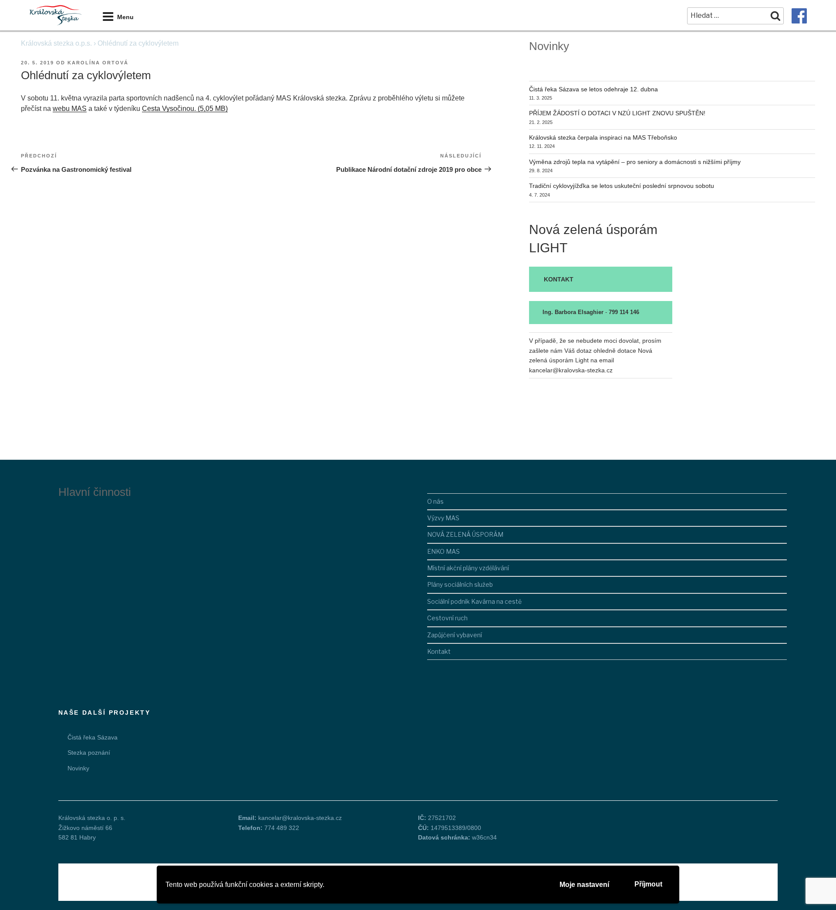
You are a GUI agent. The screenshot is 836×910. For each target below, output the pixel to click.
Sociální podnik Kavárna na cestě (474, 601)
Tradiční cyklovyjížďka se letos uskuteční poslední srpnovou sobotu (621, 185)
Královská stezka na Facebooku (799, 15)
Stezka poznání (88, 752)
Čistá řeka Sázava (92, 737)
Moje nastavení (584, 884)
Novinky (78, 768)
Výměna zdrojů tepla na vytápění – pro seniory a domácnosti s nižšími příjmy (635, 161)
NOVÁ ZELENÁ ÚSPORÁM (465, 534)
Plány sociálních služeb (460, 584)
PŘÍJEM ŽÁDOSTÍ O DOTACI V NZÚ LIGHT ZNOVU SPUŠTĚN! (617, 113)
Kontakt (439, 651)
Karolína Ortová (97, 62)
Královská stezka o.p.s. (56, 43)
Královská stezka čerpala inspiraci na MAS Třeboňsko (603, 137)
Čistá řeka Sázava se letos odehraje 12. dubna (593, 89)
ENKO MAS (443, 551)
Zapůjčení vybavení (454, 635)
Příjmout (648, 884)
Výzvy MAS (443, 518)
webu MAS (70, 108)
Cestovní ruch (447, 618)
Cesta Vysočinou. (169, 108)
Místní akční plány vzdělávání (468, 568)
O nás (435, 501)
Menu (125, 16)
